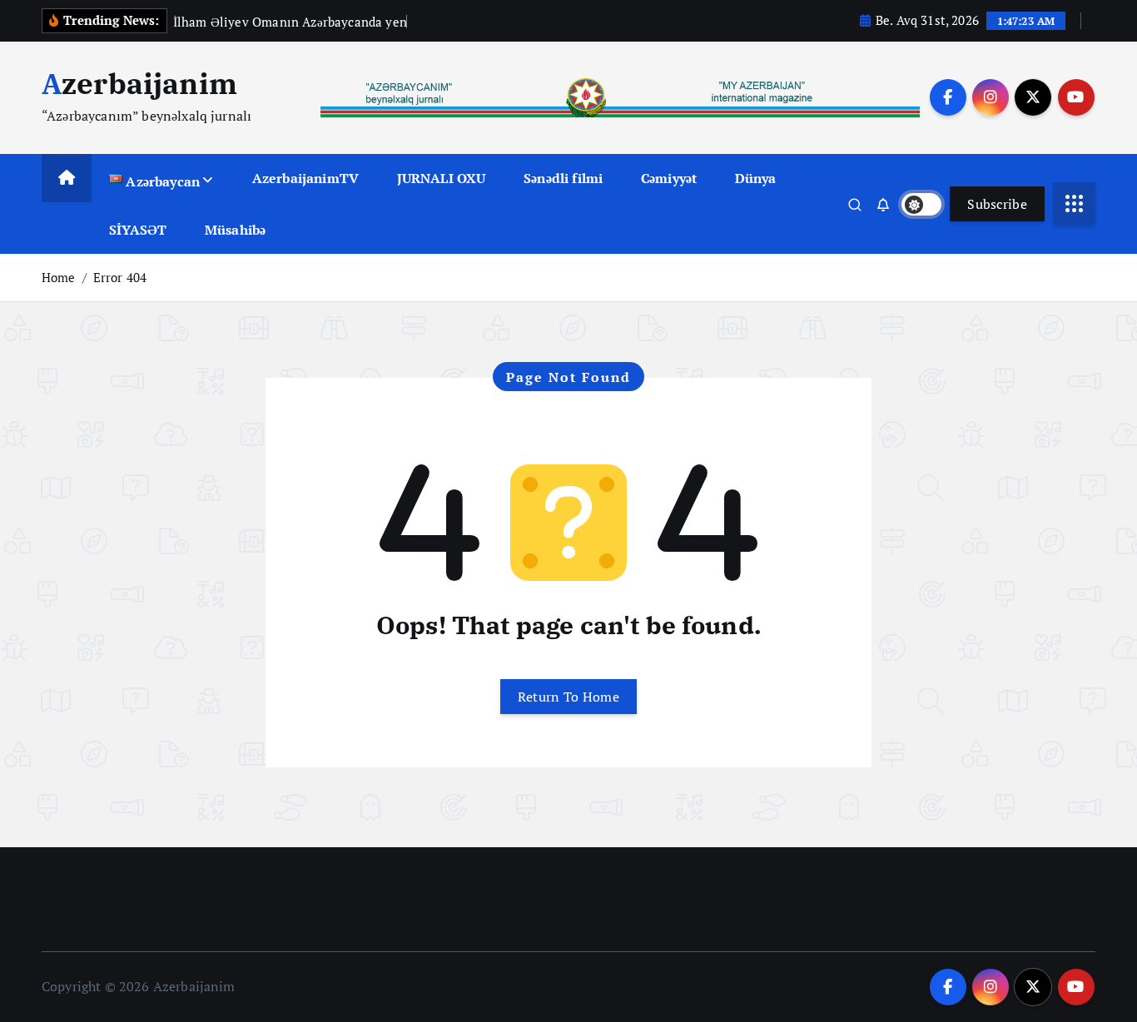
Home (59, 277)
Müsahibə (235, 230)
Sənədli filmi (563, 178)
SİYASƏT (137, 230)
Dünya (756, 178)
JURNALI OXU (441, 178)
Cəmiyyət (669, 178)
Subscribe (997, 204)
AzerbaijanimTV (305, 178)
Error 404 (119, 277)
